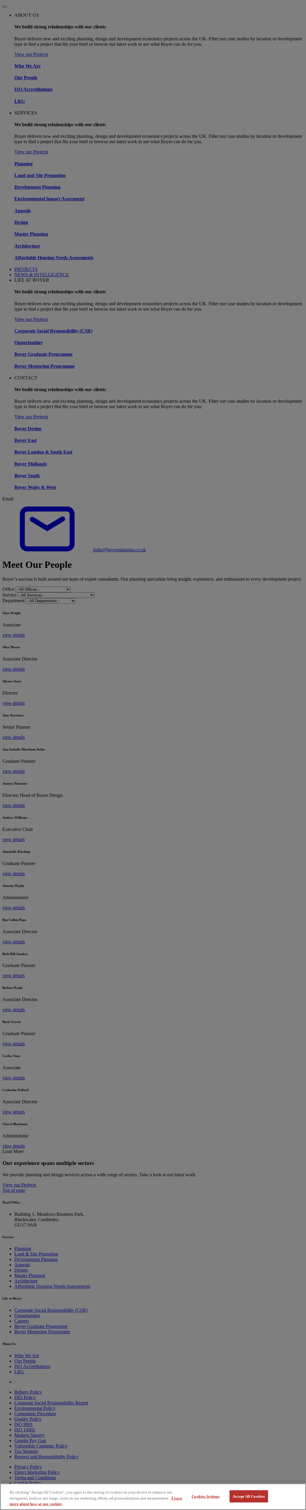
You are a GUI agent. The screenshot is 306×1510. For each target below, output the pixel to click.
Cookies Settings (206, 1496)
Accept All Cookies (249, 1496)
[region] (153, 1496)
